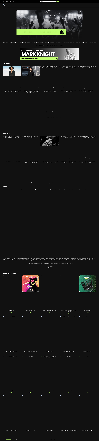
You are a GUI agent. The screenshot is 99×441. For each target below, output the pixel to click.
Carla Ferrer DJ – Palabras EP (11, 430)
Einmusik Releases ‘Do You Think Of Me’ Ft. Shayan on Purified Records (31, 88)
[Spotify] (92, 1)
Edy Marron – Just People (30, 390)
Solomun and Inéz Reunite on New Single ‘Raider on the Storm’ (12, 111)
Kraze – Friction (50, 351)
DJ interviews (20, 44)
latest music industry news (81, 42)
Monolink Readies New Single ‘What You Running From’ (12, 88)
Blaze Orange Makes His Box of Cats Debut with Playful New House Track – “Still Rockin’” (68, 111)
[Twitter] (89, 1)
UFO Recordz (71, 5)
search (57, 1)
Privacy (85, 5)
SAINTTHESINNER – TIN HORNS (11, 351)
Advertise (95, 5)
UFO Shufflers (65, 5)
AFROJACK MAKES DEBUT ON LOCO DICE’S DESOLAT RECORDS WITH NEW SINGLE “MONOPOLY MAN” (31, 111)
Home (48, 5)
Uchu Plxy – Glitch (68, 390)
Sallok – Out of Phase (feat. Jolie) (30, 351)
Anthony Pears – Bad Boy (88, 351)
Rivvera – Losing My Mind (30, 310)
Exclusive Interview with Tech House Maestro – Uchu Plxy (68, 158)
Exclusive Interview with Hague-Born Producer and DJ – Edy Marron (31, 183)
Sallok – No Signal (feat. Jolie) (87, 390)
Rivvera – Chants (49, 430)
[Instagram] (83, 1)
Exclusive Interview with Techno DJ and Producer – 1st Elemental (68, 183)
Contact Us (77, 5)
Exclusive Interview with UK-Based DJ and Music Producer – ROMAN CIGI (86, 183)
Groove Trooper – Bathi (49, 390)
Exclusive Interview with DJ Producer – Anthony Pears (30, 158)
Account (90, 5)
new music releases (29, 44)
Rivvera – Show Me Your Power (68, 351)
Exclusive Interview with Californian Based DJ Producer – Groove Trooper (49, 158)
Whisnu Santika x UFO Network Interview (12, 182)
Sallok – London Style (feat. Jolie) (49, 310)
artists (37, 42)
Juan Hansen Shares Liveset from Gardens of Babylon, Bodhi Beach (87, 88)
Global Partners (6, 1)
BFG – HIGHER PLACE (11, 310)
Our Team (14, 1)
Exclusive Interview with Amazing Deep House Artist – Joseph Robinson (49, 183)
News (52, 5)
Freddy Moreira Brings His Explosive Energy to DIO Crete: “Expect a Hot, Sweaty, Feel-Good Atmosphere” (87, 158)
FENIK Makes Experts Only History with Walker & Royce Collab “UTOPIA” (49, 111)
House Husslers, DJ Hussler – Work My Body (11, 390)
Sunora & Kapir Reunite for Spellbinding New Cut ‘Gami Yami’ (87, 111)
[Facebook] (86, 1)
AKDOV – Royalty (87, 310)
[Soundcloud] (95, 1)
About (11, 1)
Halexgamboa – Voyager (30, 430)
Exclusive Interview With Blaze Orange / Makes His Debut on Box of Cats (49, 88)
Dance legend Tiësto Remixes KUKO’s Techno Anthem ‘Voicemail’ (68, 88)
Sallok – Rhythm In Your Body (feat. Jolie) (68, 430)
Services (60, 5)
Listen (11, 312)
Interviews (56, 5)
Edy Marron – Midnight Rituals (87, 430)
